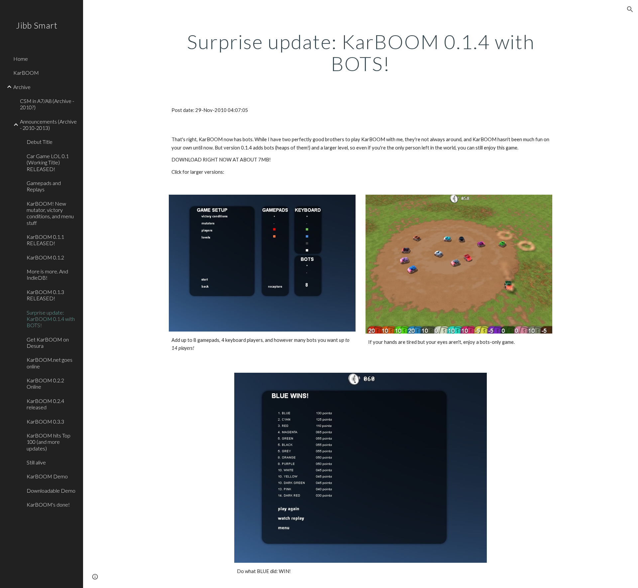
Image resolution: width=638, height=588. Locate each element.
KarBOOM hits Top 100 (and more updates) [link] (48, 441)
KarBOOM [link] (26, 72)
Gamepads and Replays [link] (44, 186)
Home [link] (20, 58)
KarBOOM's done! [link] (48, 504)
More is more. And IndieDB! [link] (47, 274)
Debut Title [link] (40, 142)
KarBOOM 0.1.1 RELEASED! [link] (45, 240)
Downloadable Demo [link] (51, 490)
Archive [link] (22, 87)
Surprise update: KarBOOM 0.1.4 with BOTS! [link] (51, 319)
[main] (360, 52)
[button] (630, 9)
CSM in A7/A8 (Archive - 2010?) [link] (47, 104)
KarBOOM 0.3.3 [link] (45, 421)
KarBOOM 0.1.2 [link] (45, 257)
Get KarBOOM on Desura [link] (48, 342)
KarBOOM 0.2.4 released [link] (45, 404)
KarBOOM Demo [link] (47, 476)
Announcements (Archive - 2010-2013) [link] (48, 124)
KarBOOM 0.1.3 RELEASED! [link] (45, 295)
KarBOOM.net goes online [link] (49, 362)
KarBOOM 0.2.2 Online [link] (45, 383)
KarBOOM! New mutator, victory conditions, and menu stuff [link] (50, 213)
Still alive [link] (36, 462)
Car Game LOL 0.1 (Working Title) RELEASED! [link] (48, 162)
